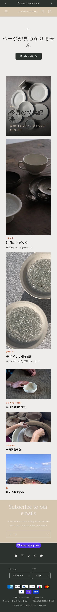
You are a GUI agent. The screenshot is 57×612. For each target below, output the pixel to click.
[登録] (47, 534)
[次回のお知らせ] (51, 3)
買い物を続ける (28, 56)
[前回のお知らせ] (5, 3)
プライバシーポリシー (21, 601)
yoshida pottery (27, 597)
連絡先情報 (18, 605)
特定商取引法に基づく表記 (43, 601)
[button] (6, 11)
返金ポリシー (31, 605)
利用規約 (42, 605)
